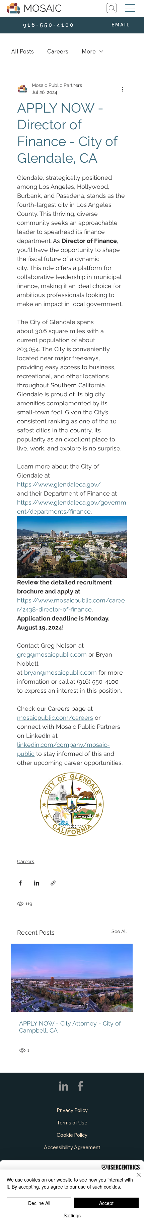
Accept (106, 1203)
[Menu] (130, 8)
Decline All (39, 1203)
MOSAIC (42, 8)
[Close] (135, 1179)
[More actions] (123, 89)
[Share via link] (53, 883)
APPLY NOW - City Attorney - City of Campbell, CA (70, 1027)
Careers (57, 51)
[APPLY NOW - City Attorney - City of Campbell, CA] (72, 978)
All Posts (22, 51)
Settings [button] (72, 1215)
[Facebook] (80, 1086)
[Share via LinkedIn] (36, 883)
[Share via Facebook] (20, 883)
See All (119, 931)
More (89, 51)
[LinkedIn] (63, 1086)
